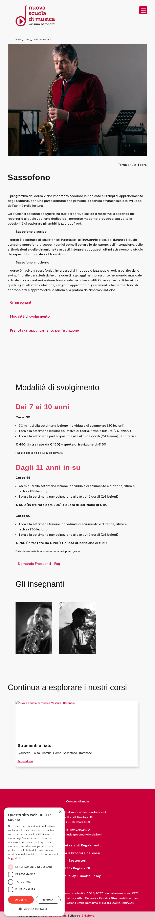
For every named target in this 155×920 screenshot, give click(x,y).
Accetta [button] (21, 899)
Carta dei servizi (66, 845)
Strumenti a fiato (34, 745)
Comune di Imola (77, 801)
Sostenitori (77, 861)
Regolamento (91, 845)
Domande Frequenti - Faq (39, 563)
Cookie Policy (90, 876)
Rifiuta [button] (48, 899)
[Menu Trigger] (143, 10)
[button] (34, 909)
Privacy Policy (65, 876)
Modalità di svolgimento (30, 316)
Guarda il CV (32, 642)
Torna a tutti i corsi (132, 165)
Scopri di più (25, 761)
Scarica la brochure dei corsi (78, 853)
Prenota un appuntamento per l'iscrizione (44, 330)
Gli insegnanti (21, 302)
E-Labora (88, 915)
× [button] (60, 811)
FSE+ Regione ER (77, 868)
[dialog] (34, 862)
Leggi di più (15, 858)
